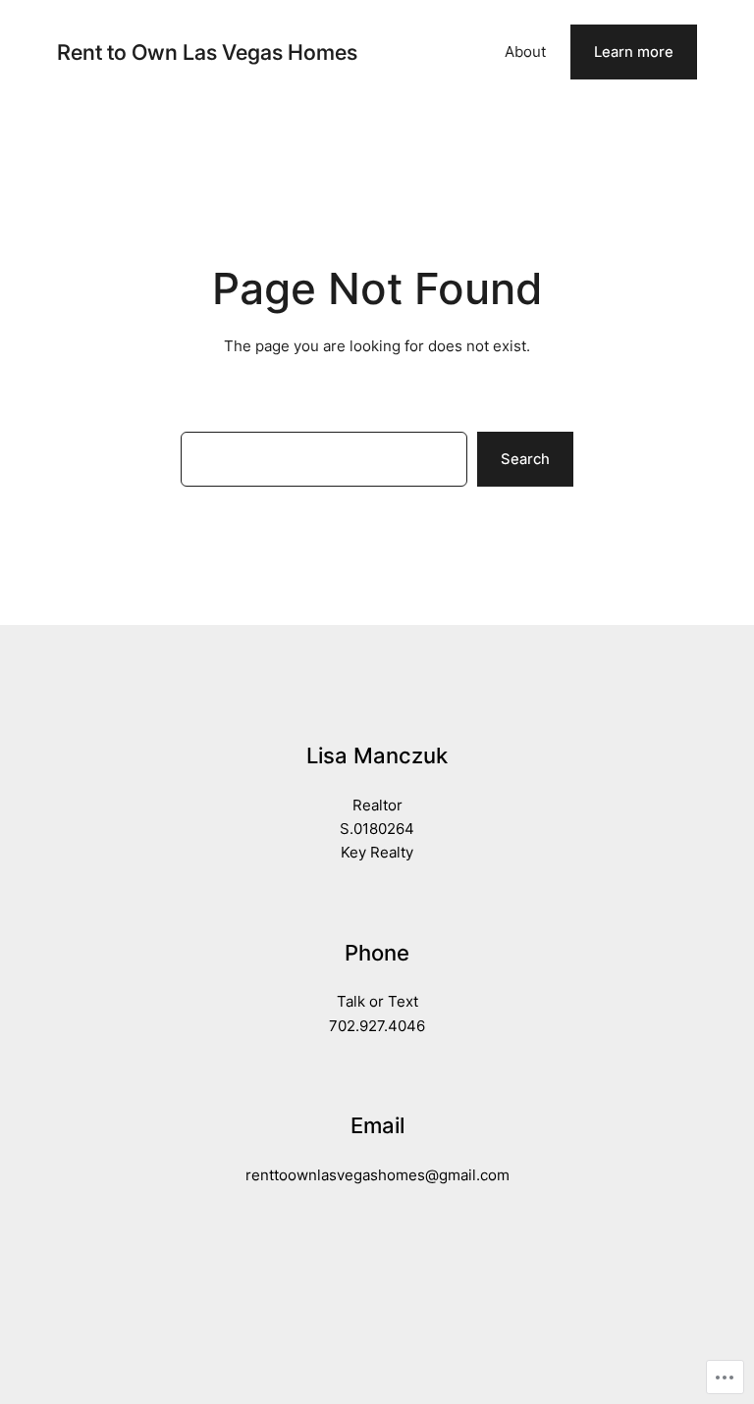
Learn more (633, 52)
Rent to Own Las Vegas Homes (207, 52)
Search (525, 459)
